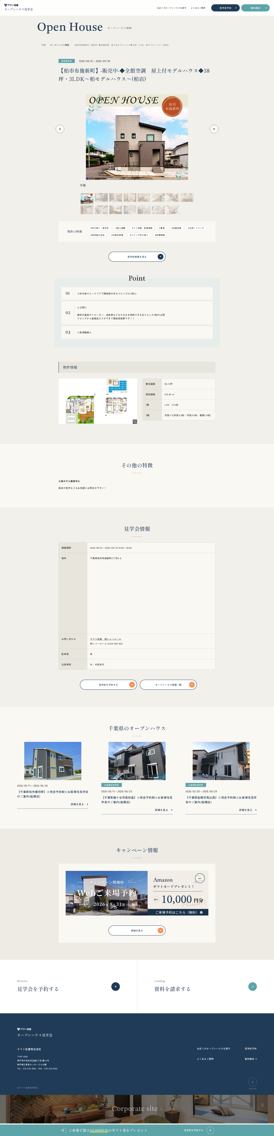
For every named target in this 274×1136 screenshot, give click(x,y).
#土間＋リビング (196, 228)
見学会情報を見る (137, 256)
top (43, 44)
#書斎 (162, 228)
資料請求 (255, 8)
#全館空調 (176, 228)
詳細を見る (137, 930)
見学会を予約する (108, 684)
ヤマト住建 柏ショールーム (105, 639)
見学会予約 (225, 8)
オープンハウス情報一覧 (168, 684)
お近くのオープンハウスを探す (171, 7)
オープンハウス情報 (59, 44)
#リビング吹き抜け (139, 235)
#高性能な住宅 (97, 235)
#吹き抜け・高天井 (99, 228)
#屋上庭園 (120, 228)
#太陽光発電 (117, 235)
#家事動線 (160, 235)
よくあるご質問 (198, 7)
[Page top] (252, 1082)
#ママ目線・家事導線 (142, 228)
